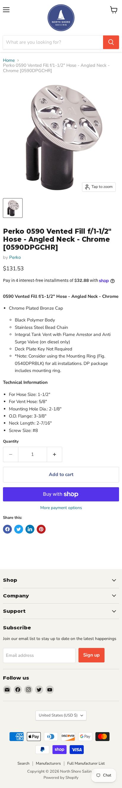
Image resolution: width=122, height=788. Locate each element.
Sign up (91, 655)
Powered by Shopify (61, 777)
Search (23, 763)
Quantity (11, 441)
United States (58, 715)
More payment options (61, 508)
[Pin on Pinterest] (41, 529)
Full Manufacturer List (86, 763)
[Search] (111, 42)
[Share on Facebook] (7, 529)
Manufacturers (48, 763)
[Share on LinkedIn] (29, 529)
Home (9, 60)
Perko (15, 257)
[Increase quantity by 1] (54, 454)
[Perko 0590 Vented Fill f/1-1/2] (12, 208)
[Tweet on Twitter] (18, 529)
